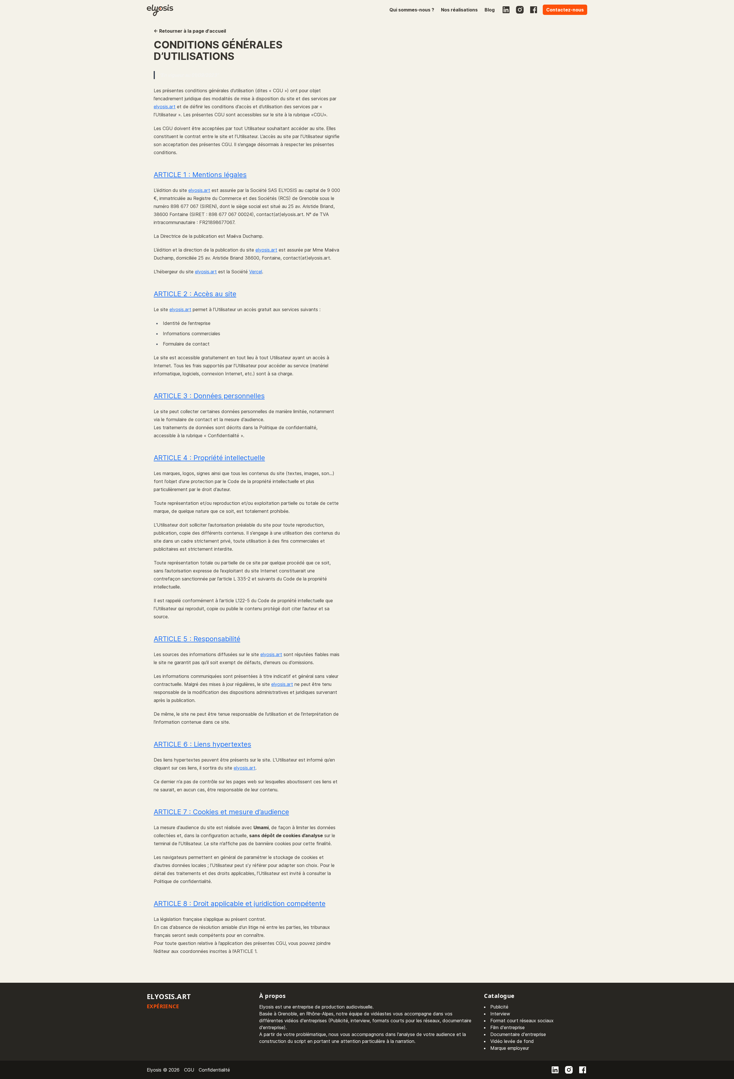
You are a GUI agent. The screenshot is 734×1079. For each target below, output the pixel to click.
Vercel (255, 271)
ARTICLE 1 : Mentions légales (200, 174)
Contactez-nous (565, 10)
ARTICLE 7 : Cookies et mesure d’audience (221, 812)
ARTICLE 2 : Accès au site (195, 294)
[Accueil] (160, 9)
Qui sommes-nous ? (411, 10)
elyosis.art (164, 106)
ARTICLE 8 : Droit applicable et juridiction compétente (239, 903)
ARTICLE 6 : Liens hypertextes (202, 744)
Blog (490, 10)
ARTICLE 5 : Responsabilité (197, 639)
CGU (189, 1070)
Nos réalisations (459, 10)
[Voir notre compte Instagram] (519, 9)
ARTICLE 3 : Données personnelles (209, 396)
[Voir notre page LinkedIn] (506, 9)
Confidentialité (214, 1070)
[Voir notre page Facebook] (533, 9)
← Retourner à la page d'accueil (190, 31)
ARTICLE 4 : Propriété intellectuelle (209, 458)
